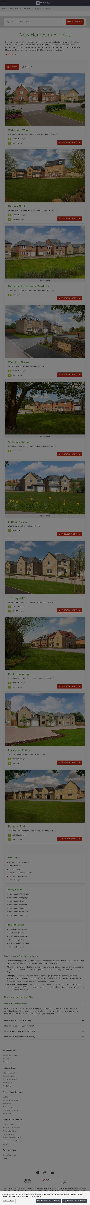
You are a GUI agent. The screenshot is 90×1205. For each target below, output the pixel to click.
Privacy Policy (36, 1196)
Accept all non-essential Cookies (48, 1201)
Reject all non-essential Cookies (74, 1201)
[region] (45, 1198)
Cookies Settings (8, 1201)
